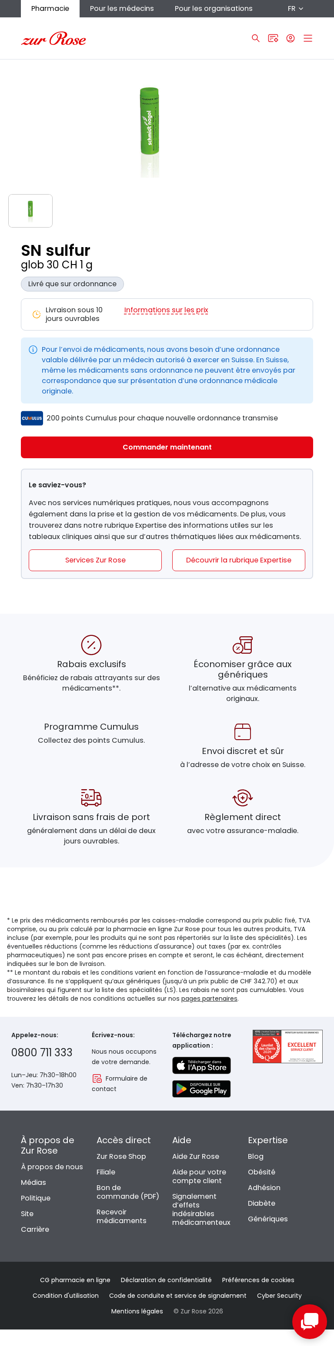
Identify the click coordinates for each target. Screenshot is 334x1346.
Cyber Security (279, 1295)
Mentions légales (137, 1311)
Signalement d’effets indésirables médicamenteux (201, 1209)
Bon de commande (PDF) (128, 1192)
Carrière (35, 1229)
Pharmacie (50, 8)
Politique (35, 1198)
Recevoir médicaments (122, 1216)
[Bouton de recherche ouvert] (255, 38)
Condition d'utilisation (66, 1295)
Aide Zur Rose (195, 1156)
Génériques (268, 1219)
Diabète (261, 1203)
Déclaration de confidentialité (166, 1280)
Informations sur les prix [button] (166, 310)
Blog (256, 1156)
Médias (33, 1182)
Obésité (261, 1172)
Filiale (106, 1172)
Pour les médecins (122, 8)
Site (27, 1214)
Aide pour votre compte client (199, 1176)
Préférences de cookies (258, 1280)
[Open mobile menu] (308, 38)
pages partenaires (209, 998)
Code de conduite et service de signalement (178, 1295)
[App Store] (201, 1065)
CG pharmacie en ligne (75, 1280)
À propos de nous (52, 1167)
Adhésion (264, 1188)
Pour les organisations (214, 8)
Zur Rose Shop (121, 1156)
